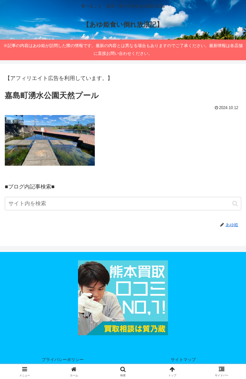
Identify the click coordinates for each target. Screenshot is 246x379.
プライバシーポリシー (63, 359)
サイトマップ (183, 359)
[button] (235, 203)
